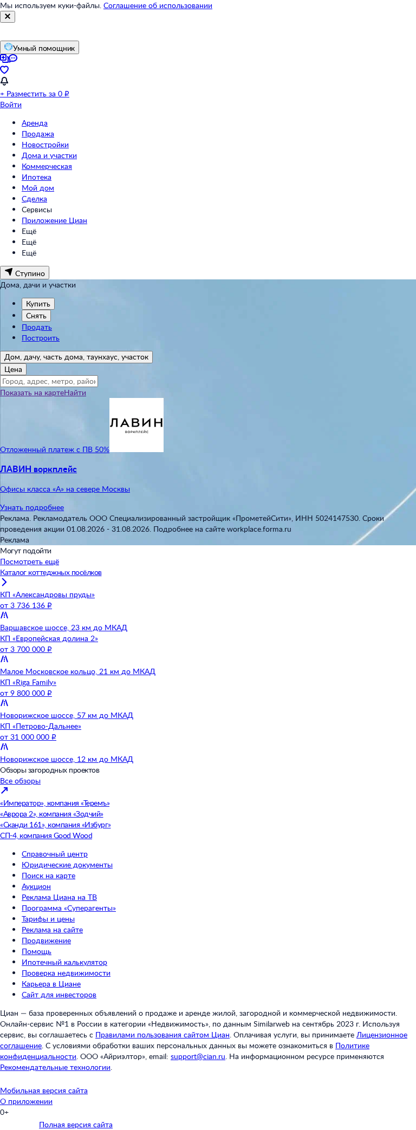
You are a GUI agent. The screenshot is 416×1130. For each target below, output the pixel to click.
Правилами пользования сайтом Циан (162, 1034)
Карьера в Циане (51, 983)
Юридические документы (67, 864)
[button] (208, 478)
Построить (41, 337)
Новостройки (45, 144)
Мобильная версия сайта (44, 1090)
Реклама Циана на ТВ (59, 897)
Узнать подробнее (32, 507)
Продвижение (46, 940)
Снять (36, 315)
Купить (38, 303)
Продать (37, 327)
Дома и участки (49, 155)
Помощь (36, 951)
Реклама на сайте (52, 929)
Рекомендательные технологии (55, 1067)
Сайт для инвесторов (59, 994)
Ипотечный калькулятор (64, 962)
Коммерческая (47, 166)
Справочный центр (55, 853)
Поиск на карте (48, 875)
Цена (13, 369)
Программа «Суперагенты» (69, 908)
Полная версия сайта (76, 1124)
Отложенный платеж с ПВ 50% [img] (54, 449)
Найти (75, 392)
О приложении (26, 1101)
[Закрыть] (7, 17)
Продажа (38, 133)
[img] (136, 449)
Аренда (35, 122)
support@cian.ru (198, 1056)
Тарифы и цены (48, 918)
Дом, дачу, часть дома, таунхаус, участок (76, 356)
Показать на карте (32, 392)
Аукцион (36, 886)
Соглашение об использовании (157, 5)
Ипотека (36, 177)
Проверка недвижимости (66, 973)
